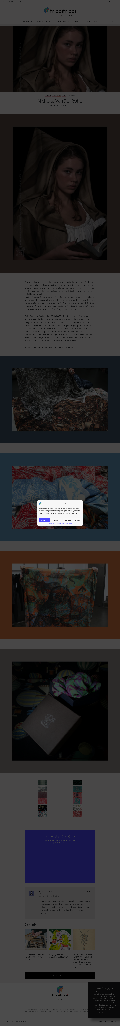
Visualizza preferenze (72, 520)
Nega (56, 520)
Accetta (44, 520)
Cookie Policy (51, 523)
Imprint (70, 523)
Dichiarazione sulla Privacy (61, 523)
